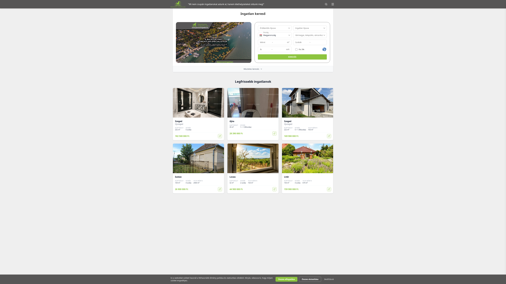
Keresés (292, 57)
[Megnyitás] (220, 136)
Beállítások (329, 279)
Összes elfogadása (286, 279)
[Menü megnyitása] (332, 4)
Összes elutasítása (310, 279)
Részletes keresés (251, 69)
